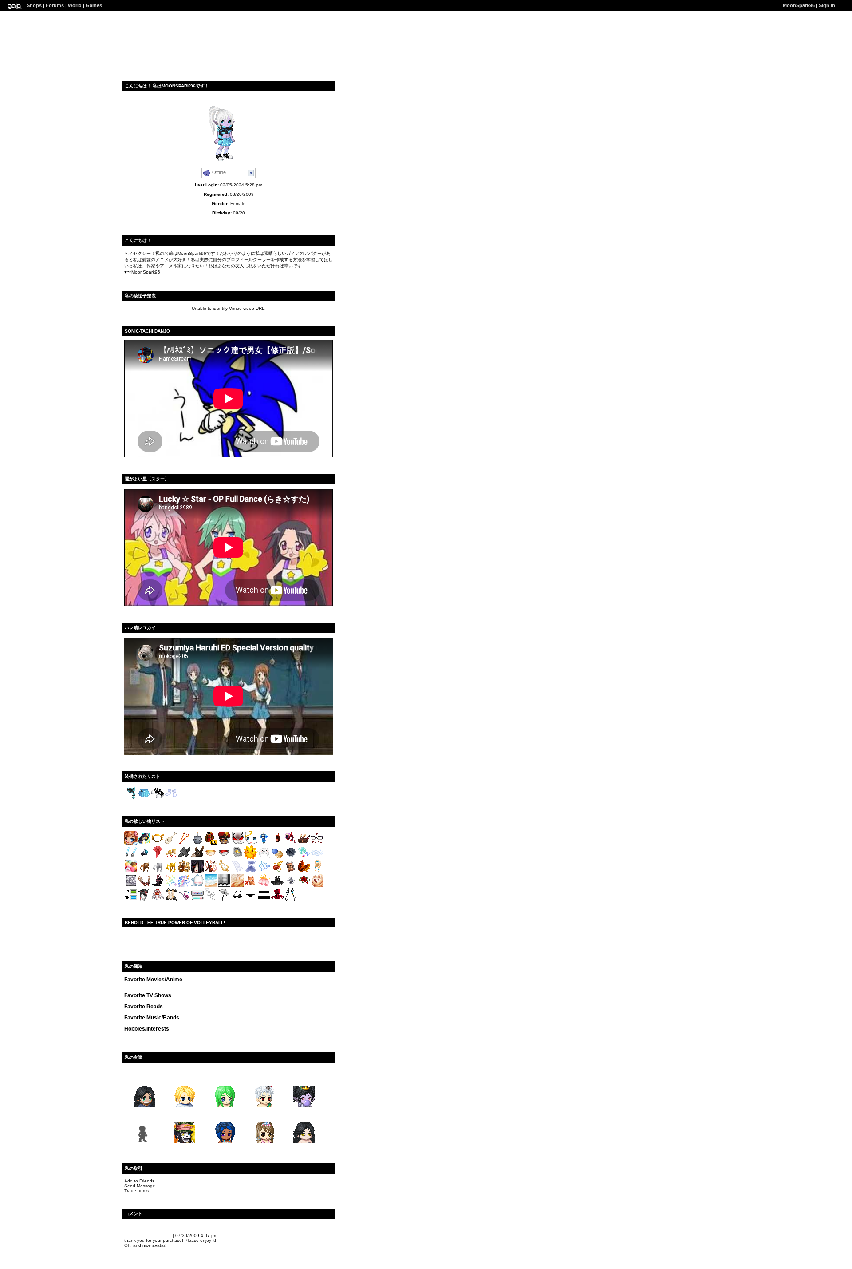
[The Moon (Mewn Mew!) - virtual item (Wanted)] (264, 857)
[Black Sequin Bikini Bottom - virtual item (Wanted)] (250, 899)
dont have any (139, 1001)
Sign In (827, 5)
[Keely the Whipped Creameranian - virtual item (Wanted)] (317, 885)
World (75, 5)
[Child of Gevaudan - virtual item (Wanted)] (277, 899)
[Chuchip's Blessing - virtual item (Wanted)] (157, 871)
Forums (55, 5)
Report (164, 1235)
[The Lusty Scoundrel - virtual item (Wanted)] (290, 871)
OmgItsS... (224, 1079)
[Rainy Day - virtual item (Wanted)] (224, 899)
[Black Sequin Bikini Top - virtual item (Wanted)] (237, 899)
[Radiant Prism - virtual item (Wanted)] (171, 885)
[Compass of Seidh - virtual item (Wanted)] (290, 885)
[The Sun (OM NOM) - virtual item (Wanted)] (250, 857)
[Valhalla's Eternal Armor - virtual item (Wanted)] (304, 871)
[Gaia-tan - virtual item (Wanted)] (131, 843)
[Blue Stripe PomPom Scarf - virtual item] (131, 798)
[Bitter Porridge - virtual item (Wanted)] (224, 857)
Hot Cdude (184, 1114)
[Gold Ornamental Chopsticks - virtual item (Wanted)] (184, 843)
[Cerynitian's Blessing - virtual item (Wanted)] (171, 871)
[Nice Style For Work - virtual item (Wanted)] (317, 843)
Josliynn (224, 1114)
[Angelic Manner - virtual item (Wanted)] (250, 843)
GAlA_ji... (144, 1114)
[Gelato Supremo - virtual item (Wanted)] (131, 871)
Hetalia (276, 985)
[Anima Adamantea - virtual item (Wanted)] (144, 857)
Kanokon (158, 985)
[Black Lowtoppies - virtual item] (157, 798)
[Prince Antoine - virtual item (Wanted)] (277, 871)
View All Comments (145, 1226)
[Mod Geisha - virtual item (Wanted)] (144, 899)
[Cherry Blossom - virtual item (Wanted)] (264, 885)
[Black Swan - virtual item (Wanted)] (277, 885)
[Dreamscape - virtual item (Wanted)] (237, 885)
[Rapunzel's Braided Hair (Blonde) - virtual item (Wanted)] (317, 871)
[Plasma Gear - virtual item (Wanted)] (131, 857)
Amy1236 (144, 1079)
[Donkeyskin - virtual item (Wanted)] (197, 857)
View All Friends (142, 1069)
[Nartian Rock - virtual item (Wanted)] (197, 843)
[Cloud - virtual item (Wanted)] (317, 857)
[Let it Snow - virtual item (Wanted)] (264, 871)
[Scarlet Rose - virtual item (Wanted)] (304, 885)
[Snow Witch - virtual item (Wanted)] (250, 871)
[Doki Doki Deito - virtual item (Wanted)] (197, 899)
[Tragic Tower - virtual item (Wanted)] (210, 899)
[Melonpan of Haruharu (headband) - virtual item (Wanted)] (157, 843)
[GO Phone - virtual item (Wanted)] (277, 843)
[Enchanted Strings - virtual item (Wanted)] (210, 871)
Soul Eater (256, 985)
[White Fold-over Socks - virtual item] (171, 798)
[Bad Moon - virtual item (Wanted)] (290, 857)
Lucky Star (136, 985)
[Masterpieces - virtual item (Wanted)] (131, 885)
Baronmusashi (140, 1235)
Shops (34, 5)
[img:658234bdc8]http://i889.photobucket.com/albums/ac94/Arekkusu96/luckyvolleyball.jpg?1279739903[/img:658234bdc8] (228, 936)
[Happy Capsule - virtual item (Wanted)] (264, 843)
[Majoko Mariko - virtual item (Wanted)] (290, 899)
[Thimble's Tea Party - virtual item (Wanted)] (237, 857)
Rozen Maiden (164, 989)
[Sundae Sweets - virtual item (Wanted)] (304, 843)
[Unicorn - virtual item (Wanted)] (184, 885)
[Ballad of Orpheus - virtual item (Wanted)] (224, 871)
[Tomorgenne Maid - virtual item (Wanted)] (171, 899)
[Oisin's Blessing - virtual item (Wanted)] (144, 871)
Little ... (264, 1114)
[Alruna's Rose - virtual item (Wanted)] (290, 843)
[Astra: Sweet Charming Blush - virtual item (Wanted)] (197, 885)
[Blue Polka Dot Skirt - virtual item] (144, 798)
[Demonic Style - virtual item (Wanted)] (237, 843)
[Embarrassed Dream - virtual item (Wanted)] (264, 899)
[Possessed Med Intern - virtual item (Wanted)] (197, 871)
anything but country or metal (156, 1023)
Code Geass (183, 985)
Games (94, 5)
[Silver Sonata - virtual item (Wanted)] (224, 885)
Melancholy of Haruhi (220, 985)
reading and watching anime (203, 1034)
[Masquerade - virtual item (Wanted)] (184, 871)
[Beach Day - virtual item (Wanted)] (210, 885)
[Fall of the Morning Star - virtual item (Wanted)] (157, 885)
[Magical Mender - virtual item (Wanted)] (157, 857)
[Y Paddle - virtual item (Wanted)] (171, 843)
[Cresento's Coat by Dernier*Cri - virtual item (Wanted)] (210, 843)
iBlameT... (184, 1079)
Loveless (295, 985)
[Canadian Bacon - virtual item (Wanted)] (250, 885)
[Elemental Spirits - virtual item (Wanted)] (304, 857)
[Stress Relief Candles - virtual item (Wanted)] (171, 857)
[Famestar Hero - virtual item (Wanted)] (144, 843)
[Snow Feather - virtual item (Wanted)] (237, 871)
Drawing (133, 1034)
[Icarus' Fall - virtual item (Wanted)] (144, 885)
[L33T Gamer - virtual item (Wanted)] (131, 899)
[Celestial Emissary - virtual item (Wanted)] (157, 899)
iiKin (264, 1079)
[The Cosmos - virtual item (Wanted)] (277, 857)
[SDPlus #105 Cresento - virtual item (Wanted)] (224, 843)
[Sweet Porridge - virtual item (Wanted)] (210, 857)
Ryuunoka (304, 1114)
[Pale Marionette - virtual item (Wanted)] (184, 857)
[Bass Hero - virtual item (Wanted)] (184, 899)
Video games (157, 1034)
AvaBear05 (304, 1079)
